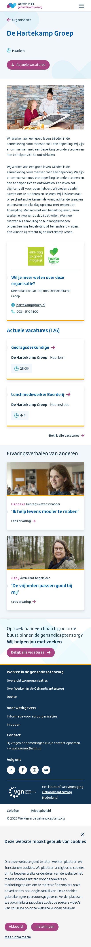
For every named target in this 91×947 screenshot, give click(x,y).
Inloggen (13, 724)
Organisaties (21, 20)
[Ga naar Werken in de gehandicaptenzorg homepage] (24, 6)
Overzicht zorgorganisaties (27, 680)
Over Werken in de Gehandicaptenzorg (35, 688)
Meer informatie (18, 937)
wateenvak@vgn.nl (26, 748)
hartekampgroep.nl (30, 305)
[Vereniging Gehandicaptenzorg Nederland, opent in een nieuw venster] (22, 792)
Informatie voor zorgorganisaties (32, 716)
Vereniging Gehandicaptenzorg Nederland (62, 792)
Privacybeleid (41, 810)
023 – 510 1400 (27, 311)
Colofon (13, 810)
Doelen (12, 696)
